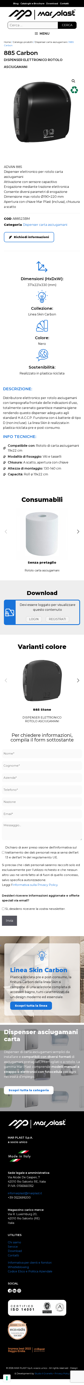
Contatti (64, 3)
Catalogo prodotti (23, 42)
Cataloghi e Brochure (32, 3)
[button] (73, 81)
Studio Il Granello (44, 1373)
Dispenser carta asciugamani (51, 42)
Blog (16, 3)
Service (13, 1246)
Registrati (57, 619)
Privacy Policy (62, 1373)
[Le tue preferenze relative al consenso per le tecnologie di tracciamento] (7, 1378)
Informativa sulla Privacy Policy (34, 885)
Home (7, 42)
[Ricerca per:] (42, 25)
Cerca (67, 25)
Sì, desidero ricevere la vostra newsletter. (35, 909)
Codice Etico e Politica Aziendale (30, 1271)
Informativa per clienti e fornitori (30, 1262)
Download (52, 3)
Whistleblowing (18, 1267)
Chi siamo (14, 1242)
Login (34, 619)
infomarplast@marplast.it (25, 1193)
